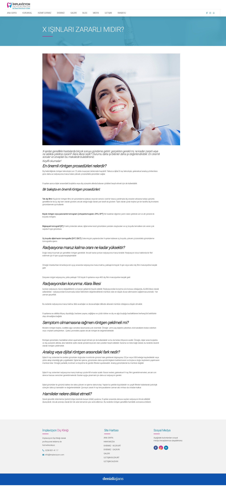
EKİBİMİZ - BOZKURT (112, 446)
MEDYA (96, 13)
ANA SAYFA (12, 13)
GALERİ (74, 13)
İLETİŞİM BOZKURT (111, 457)
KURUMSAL (27, 13)
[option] (111, 99)
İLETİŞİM (108, 13)
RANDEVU (122, 13)
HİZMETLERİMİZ (44, 13)
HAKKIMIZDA (109, 442)
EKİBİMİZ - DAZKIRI (112, 449)
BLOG (85, 13)
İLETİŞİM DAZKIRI (111, 461)
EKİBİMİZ (61, 13)
